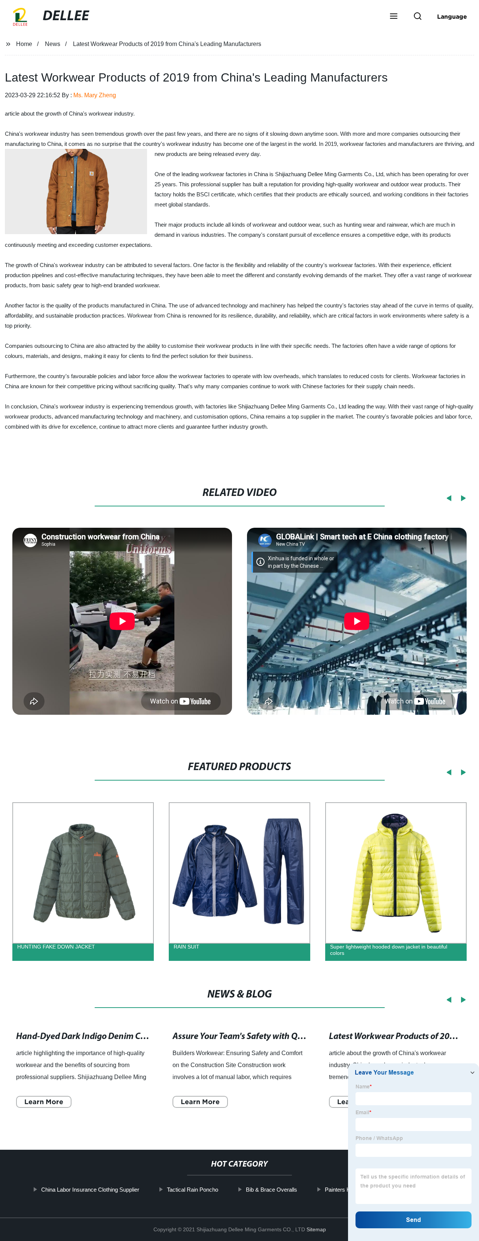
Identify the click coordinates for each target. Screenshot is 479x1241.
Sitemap (316, 1229)
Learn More (43, 1102)
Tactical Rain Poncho (192, 1189)
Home (24, 44)
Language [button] (452, 16)
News (52, 44)
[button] (393, 17)
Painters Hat (340, 1189)
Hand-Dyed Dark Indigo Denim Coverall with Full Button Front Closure (148, 1036)
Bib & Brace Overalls (271, 1189)
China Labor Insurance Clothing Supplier (90, 1189)
